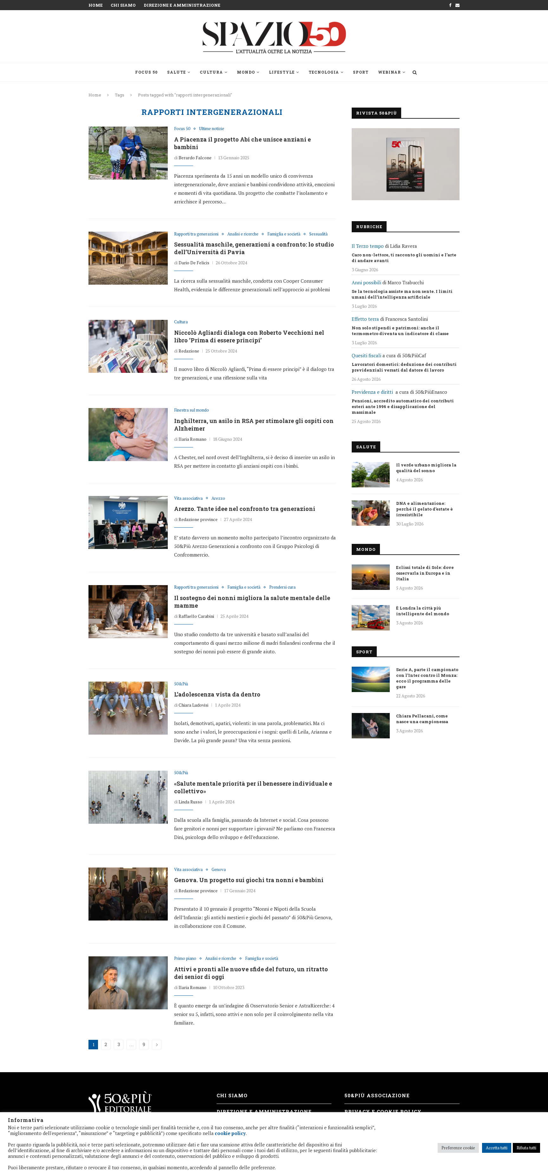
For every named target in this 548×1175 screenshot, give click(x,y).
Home (95, 5)
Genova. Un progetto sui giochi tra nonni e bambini (248, 880)
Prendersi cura (282, 587)
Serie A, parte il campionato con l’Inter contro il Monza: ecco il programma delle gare (427, 678)
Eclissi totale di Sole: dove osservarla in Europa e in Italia (425, 573)
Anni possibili (366, 282)
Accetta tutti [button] (496, 1148)
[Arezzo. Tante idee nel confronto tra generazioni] (128, 522)
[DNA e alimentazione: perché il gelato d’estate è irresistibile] (371, 513)
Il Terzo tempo (368, 246)
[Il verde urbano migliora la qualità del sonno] (371, 474)
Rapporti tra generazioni (196, 234)
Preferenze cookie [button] (458, 1148)
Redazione (189, 351)
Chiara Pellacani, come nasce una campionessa (422, 718)
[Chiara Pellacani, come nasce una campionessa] (371, 725)
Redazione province (198, 519)
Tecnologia (324, 72)
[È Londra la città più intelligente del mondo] (371, 617)
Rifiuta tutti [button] (526, 1148)
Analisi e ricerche (242, 234)
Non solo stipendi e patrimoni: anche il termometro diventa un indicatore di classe (400, 330)
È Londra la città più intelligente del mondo (422, 611)
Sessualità (318, 234)
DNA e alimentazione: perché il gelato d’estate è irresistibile (424, 509)
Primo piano (185, 958)
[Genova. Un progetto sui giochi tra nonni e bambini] (128, 894)
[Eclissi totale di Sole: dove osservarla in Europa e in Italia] (371, 577)
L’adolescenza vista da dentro (217, 694)
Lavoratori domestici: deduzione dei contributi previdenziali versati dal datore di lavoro (404, 367)
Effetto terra (365, 319)
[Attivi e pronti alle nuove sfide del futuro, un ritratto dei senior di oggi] (128, 982)
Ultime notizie (211, 128)
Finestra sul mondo (191, 410)
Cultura (211, 72)
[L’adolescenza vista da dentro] (128, 708)
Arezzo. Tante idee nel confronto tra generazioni (244, 508)
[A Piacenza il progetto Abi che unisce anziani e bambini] (128, 153)
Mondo (246, 72)
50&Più (181, 684)
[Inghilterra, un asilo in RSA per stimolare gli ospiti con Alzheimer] (128, 434)
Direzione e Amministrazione (182, 5)
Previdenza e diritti (372, 392)
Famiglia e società (283, 234)
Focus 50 (146, 72)
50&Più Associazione (377, 1095)
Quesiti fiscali (366, 355)
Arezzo (218, 498)
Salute (176, 72)
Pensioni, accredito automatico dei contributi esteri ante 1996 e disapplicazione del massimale (403, 406)
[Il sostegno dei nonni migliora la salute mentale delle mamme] (128, 611)
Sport (361, 72)
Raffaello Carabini (196, 616)
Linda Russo (190, 802)
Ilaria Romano (192, 439)
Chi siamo (123, 5)
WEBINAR (389, 72)
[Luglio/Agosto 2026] (406, 164)
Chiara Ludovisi (193, 705)
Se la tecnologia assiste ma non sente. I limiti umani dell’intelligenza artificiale (402, 294)
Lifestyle (282, 72)
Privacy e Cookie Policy (382, 1111)
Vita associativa (188, 498)
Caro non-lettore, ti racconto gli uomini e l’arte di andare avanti (404, 257)
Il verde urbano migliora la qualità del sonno (426, 467)
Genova (219, 869)
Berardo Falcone (195, 158)
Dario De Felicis (194, 263)
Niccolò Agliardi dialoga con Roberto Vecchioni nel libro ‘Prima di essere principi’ (249, 336)
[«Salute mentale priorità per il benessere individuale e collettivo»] (128, 797)
